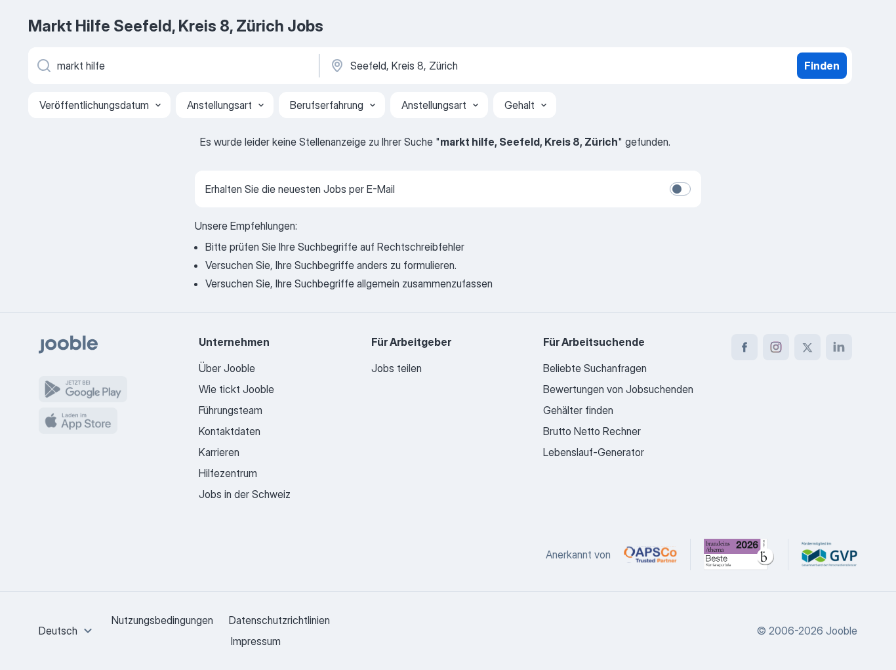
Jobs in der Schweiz (245, 494)
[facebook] (744, 347)
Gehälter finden (578, 410)
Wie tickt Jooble (236, 389)
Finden (822, 65)
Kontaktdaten (229, 431)
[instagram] (776, 347)
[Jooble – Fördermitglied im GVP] (829, 554)
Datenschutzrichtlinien (279, 620)
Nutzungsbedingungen (162, 620)
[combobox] (67, 631)
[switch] (680, 189)
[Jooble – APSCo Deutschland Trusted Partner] (650, 554)
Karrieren (219, 452)
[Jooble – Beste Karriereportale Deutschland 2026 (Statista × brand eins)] (739, 554)
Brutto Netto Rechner (592, 431)
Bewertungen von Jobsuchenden (618, 389)
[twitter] (807, 347)
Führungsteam (230, 410)
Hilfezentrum (228, 473)
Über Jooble (227, 368)
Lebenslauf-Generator (593, 452)
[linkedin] (839, 347)
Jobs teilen (396, 368)
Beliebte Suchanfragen (595, 368)
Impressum (256, 641)
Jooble (841, 630)
